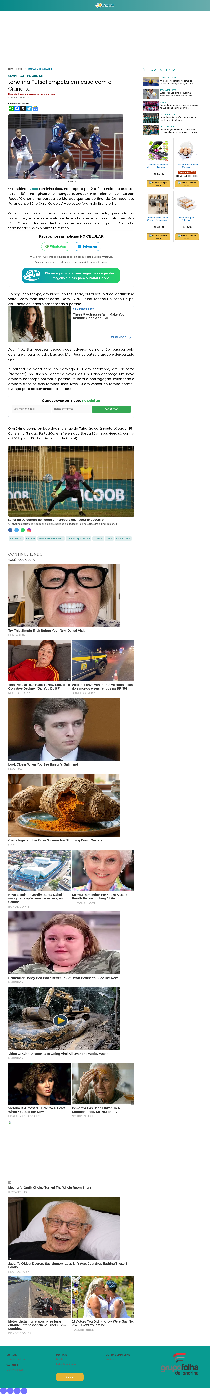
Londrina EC (16, 538)
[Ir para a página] (105, 5)
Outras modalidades (40, 69)
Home (11, 69)
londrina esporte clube (78, 538)
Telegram (90, 246)
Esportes (21, 69)
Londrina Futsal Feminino (51, 538)
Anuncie (69, 1377)
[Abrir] (4, 5)
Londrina (30, 538)
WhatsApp (58, 246)
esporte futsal (123, 538)
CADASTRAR (111, 409)
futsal (109, 538)
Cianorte (98, 538)
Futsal (33, 188)
